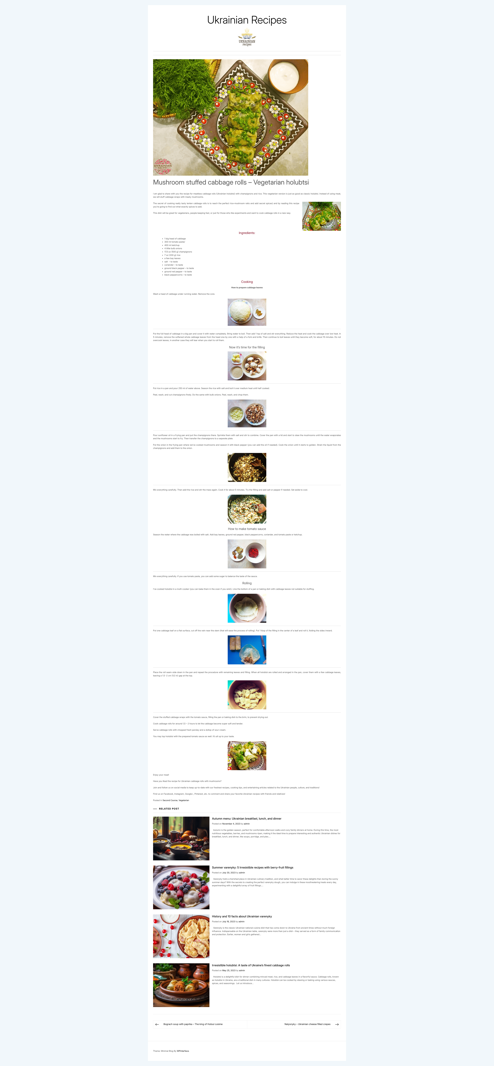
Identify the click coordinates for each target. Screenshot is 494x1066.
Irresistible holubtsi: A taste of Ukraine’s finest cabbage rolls (251, 965)
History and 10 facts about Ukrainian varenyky (242, 916)
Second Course (170, 800)
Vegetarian (184, 800)
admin (247, 823)
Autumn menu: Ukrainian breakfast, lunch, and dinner (246, 818)
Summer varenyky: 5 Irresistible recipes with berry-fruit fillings (252, 867)
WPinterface (183, 1051)
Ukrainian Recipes (247, 19)
